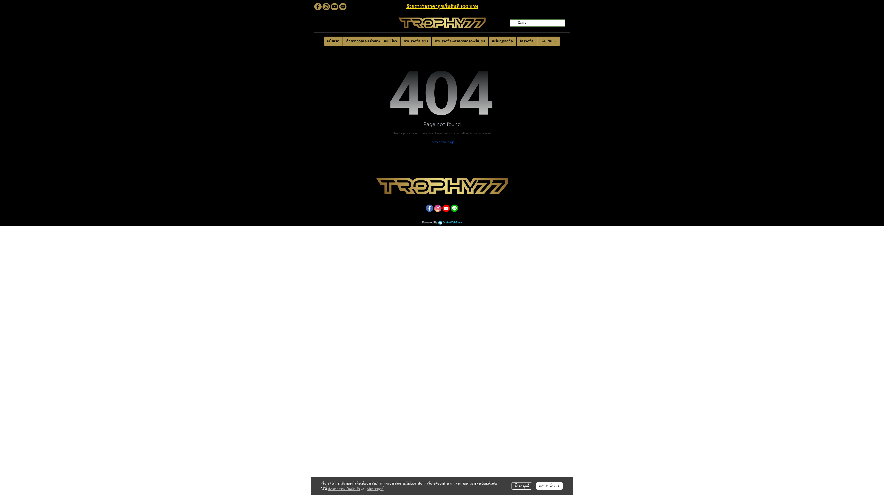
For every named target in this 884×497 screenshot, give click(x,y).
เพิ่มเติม (547, 41)
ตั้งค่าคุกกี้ (522, 486)
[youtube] (334, 6)
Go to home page (442, 142)
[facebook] (318, 6)
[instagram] (326, 6)
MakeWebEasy (452, 222)
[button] (537, 23)
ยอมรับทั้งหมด (549, 486)
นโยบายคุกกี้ (375, 489)
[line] (342, 6)
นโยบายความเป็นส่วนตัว (344, 489)
